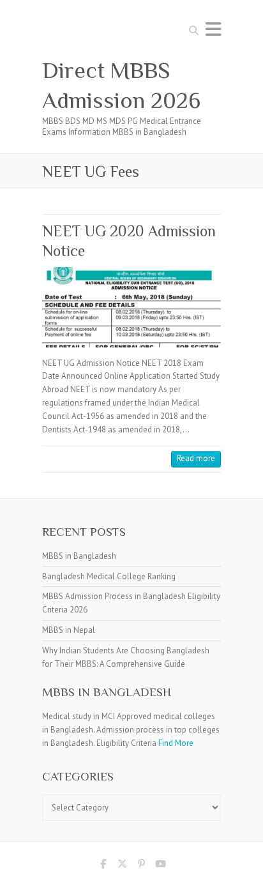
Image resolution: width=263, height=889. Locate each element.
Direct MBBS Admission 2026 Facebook (102, 866)
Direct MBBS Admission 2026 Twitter (122, 866)
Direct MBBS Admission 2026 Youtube (160, 866)
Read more (196, 458)
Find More (175, 743)
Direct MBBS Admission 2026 (121, 85)
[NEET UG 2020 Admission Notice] (131, 307)
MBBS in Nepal (68, 630)
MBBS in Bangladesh (79, 556)
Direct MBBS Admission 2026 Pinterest (141, 866)
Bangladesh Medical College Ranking (109, 576)
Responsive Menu (213, 29)
